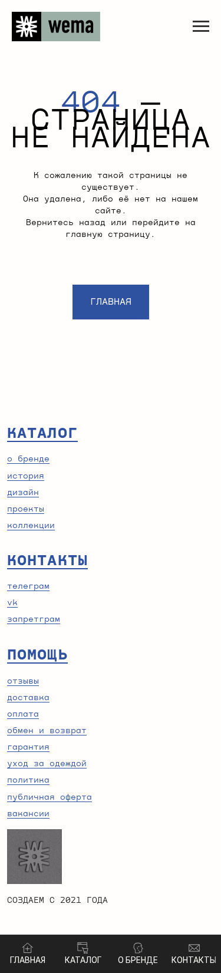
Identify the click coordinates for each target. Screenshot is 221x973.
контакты (47, 560)
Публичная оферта (49, 797)
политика (28, 780)
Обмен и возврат (47, 731)
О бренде (28, 459)
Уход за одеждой (47, 764)
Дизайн (23, 493)
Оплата (23, 714)
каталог (42, 433)
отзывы (23, 681)
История (25, 476)
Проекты (25, 509)
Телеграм (28, 586)
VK (12, 603)
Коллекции (31, 526)
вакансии (28, 814)
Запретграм (33, 619)
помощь (37, 654)
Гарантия (28, 747)
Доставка (28, 698)
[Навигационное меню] (201, 26)
